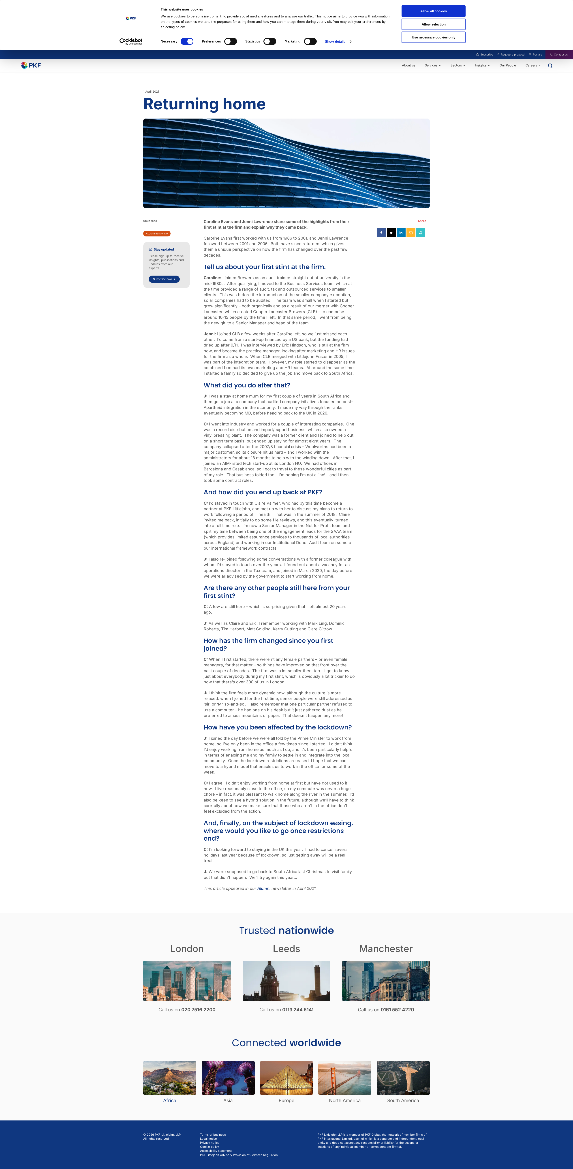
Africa (169, 1100)
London (187, 948)
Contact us (561, 54)
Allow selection (434, 24)
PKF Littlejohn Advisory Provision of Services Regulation (239, 1155)
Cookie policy (209, 1146)
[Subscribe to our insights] (477, 54)
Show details (335, 41)
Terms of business (213, 1134)
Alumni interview (157, 233)
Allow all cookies (433, 11)
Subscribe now (162, 279)
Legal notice (208, 1138)
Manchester (386, 948)
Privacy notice (209, 1142)
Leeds (286, 948)
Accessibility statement (216, 1150)
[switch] (230, 41)
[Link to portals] (530, 54)
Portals (537, 54)
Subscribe (486, 54)
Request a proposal (513, 54)
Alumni (263, 888)
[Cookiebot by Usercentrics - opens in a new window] (131, 41)
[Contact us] (548, 54)
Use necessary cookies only (433, 37)
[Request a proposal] (498, 54)
